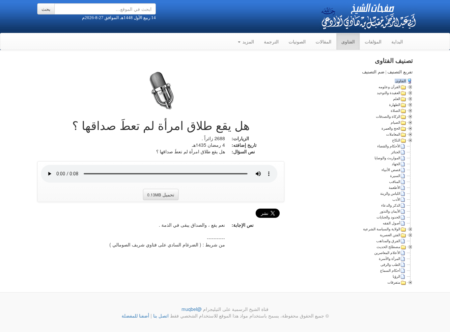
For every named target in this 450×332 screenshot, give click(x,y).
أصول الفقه (391, 223)
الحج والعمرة (390, 128)
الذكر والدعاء (390, 205)
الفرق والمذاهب (388, 241)
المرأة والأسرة (389, 259)
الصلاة (395, 111)
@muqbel (192, 309)
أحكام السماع (390, 270)
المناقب (394, 182)
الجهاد (396, 164)
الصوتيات (297, 41)
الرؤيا (396, 276)
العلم (396, 99)
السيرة (395, 176)
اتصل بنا (160, 315)
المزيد (247, 41)
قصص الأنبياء (390, 170)
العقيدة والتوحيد (388, 93)
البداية (397, 41)
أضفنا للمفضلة (135, 315)
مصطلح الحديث (388, 247)
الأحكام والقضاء (388, 146)
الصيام (395, 122)
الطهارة (394, 105)
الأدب (396, 199)
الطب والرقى (390, 265)
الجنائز (395, 152)
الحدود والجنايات (388, 217)
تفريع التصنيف (400, 71)
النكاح (396, 140)
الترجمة (271, 41)
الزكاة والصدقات (388, 116)
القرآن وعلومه (389, 87)
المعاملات (393, 134)
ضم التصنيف (373, 71)
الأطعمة (394, 188)
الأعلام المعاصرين (387, 253)
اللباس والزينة (390, 193)
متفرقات (393, 282)
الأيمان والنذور (390, 211)
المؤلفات (373, 41)
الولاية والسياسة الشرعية (381, 229)
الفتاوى (348, 41)
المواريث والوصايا (387, 158)
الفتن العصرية (390, 235)
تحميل (160, 194)
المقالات (323, 41)
